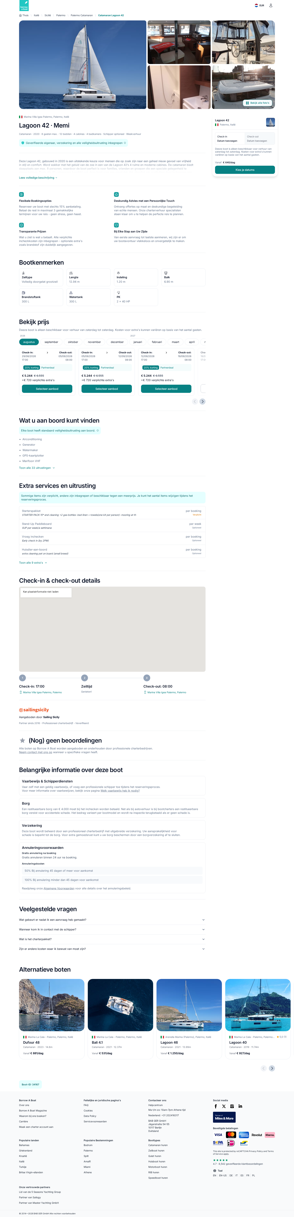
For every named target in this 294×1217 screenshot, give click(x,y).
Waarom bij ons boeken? (32, 1115)
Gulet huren (154, 1156)
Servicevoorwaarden (95, 1121)
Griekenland (25, 1150)
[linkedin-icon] (240, 1106)
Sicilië (48, 15)
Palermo (60, 15)
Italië (36, 15)
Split (86, 1156)
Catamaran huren (158, 1145)
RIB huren (153, 1172)
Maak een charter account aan (36, 1126)
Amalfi (87, 1161)
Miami (87, 1166)
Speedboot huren (158, 1177)
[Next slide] (272, 1068)
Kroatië (23, 1156)
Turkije (22, 1166)
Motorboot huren (157, 1166)
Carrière (23, 1121)
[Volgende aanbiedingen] (202, 401)
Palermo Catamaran (82, 15)
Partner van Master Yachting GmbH (39, 1202)
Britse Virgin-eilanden (31, 1172)
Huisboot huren (156, 1161)
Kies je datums (245, 169)
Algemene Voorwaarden (59, 888)
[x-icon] (224, 1106)
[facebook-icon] (215, 1106)
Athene (88, 1172)
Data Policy (90, 1115)
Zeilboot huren (156, 1150)
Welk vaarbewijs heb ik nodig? (120, 790)
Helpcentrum (155, 1105)
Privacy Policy (256, 1151)
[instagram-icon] (232, 1106)
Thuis (25, 15)
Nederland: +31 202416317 (163, 1115)
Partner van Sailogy (30, 1197)
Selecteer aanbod (47, 388)
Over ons (24, 1105)
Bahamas (24, 1145)
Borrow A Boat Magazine (33, 1110)
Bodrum (88, 1145)
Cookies (88, 1110)
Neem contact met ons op (35, 752)
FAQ (86, 1105)
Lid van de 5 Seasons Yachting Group (40, 1191)
